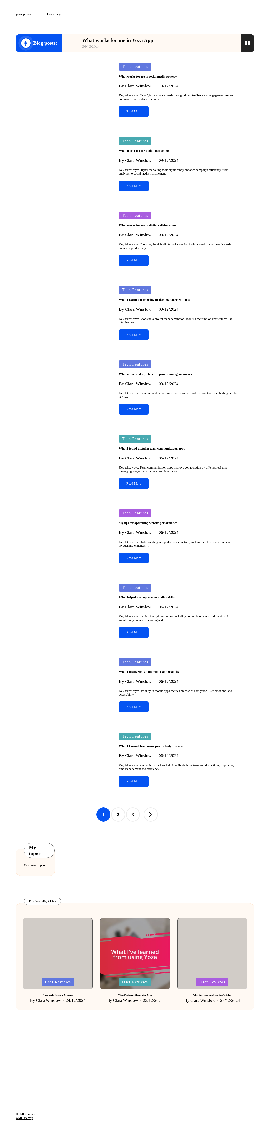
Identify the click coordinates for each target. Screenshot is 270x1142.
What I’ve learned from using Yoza (135, 995)
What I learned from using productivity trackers (151, 746)
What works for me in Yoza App (117, 40)
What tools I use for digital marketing (144, 150)
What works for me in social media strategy (148, 76)
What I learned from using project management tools (154, 299)
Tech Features (135, 66)
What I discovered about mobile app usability (149, 671)
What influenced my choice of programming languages (155, 374)
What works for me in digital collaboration (147, 225)
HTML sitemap (25, 1114)
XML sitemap (24, 1118)
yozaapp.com (24, 14)
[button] (151, 814)
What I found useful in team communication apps (152, 448)
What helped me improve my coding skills (147, 597)
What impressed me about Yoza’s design (212, 995)
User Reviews (58, 982)
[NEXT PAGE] (151, 814)
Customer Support (35, 865)
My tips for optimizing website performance (148, 523)
